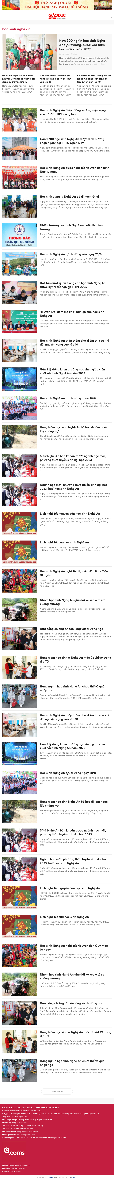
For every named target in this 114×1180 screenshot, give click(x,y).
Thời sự (74, 54)
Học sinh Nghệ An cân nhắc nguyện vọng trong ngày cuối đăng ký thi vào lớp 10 (18, 78)
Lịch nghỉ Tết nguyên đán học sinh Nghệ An (70, 513)
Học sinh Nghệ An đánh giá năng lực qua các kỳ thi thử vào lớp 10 (55, 78)
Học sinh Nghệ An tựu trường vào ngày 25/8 (71, 254)
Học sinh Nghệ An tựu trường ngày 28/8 (68, 398)
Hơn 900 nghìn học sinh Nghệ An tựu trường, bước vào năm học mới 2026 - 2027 (82, 45)
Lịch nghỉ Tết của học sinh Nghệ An (64, 542)
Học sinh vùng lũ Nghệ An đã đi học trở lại (69, 196)
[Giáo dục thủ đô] (57, 16)
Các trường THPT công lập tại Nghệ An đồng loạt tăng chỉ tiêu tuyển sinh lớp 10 (94, 78)
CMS (52, 1178)
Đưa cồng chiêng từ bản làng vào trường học (71, 629)
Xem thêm (57, 1091)
